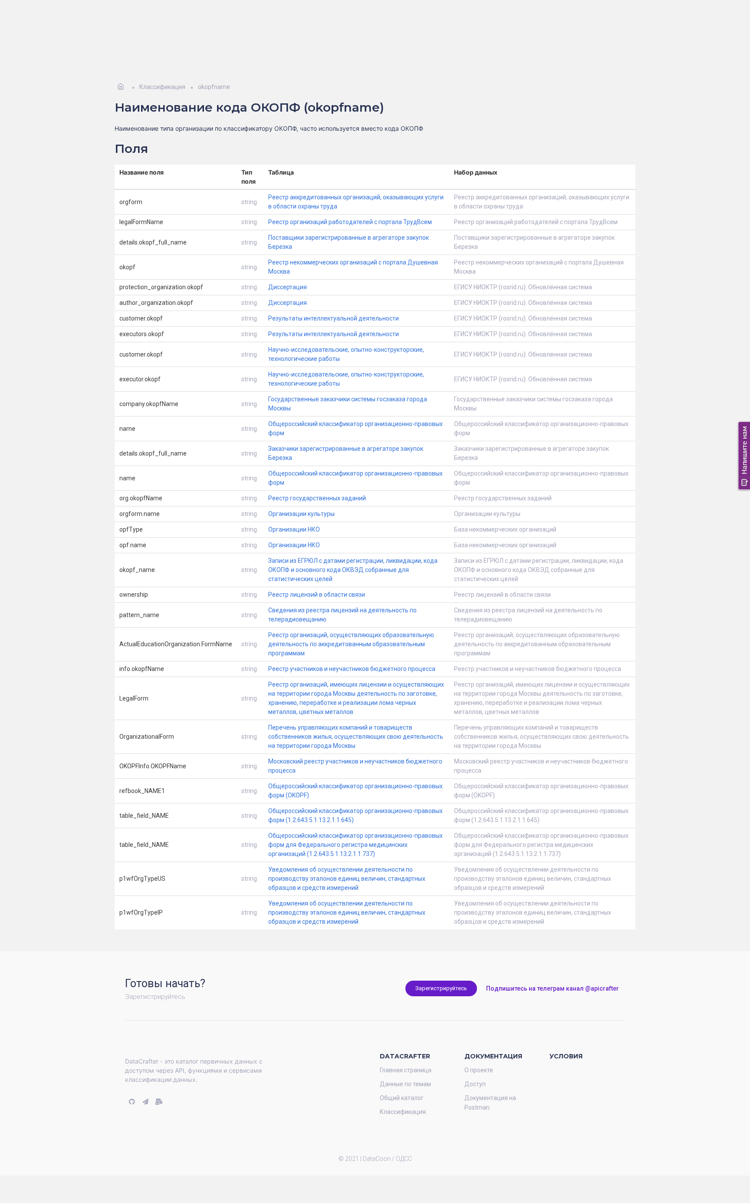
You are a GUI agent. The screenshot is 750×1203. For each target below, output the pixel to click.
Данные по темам (405, 1070)
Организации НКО (294, 516)
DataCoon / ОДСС (387, 1145)
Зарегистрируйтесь (441, 975)
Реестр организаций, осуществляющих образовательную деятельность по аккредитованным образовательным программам (351, 631)
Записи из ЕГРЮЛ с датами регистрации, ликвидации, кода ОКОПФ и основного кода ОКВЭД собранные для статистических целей (353, 556)
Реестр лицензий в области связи (316, 581)
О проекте (478, 1057)
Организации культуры (301, 500)
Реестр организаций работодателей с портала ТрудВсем (350, 208)
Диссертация (287, 274)
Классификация (403, 1098)
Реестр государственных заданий (317, 485)
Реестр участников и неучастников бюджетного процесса (351, 655)
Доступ (475, 1070)
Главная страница (405, 1057)
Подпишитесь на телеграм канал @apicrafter (552, 975)
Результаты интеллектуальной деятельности (333, 305)
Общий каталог (402, 1084)
